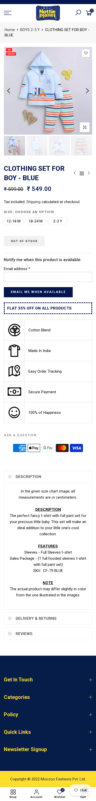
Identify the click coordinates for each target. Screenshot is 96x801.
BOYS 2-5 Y (30, 29)
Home (10, 29)
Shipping (33, 202)
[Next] (87, 91)
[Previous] (9, 91)
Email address (17, 268)
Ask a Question (20, 435)
